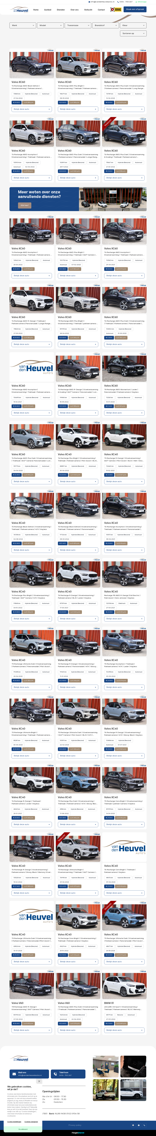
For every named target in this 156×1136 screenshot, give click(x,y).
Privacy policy (74, 1125)
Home (36, 10)
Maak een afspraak (135, 9)
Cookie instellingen (14, 1122)
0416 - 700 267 (126, 2)
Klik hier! (25, 205)
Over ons (74, 10)
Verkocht (88, 10)
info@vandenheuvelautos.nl (102, 2)
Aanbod (47, 10)
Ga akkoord (23, 1129)
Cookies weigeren (31, 1122)
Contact (101, 10)
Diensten (61, 10)
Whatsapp (142, 2)
